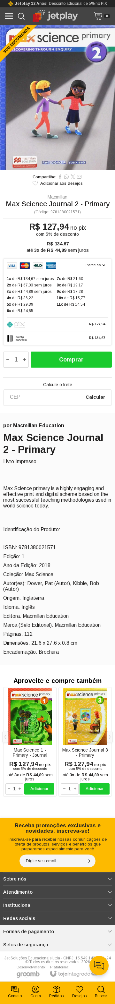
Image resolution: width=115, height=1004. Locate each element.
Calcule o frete (57, 384)
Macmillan (57, 197)
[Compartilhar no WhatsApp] (66, 176)
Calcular (95, 397)
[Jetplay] (56, 16)
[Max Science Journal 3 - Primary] (85, 741)
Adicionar (39, 788)
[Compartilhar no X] (73, 176)
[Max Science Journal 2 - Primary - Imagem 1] (57, 97)
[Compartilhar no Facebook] (60, 176)
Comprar (71, 359)
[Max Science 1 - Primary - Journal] (30, 741)
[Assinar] (89, 861)
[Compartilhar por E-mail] (79, 176)
